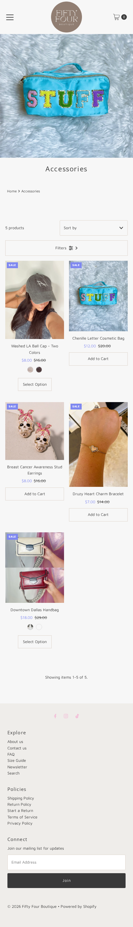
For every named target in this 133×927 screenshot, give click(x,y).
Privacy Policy (19, 823)
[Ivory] (30, 627)
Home (12, 191)
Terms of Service (22, 817)
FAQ (11, 754)
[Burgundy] (39, 627)
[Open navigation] (10, 17)
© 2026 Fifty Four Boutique (32, 906)
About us (15, 741)
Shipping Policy (20, 798)
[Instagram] (66, 716)
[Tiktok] (77, 716)
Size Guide (16, 760)
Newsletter (17, 767)
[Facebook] (55, 716)
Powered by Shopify (79, 906)
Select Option (35, 384)
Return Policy (19, 804)
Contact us (17, 748)
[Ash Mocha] (30, 370)
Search (13, 773)
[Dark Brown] (39, 370)
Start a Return (20, 810)
